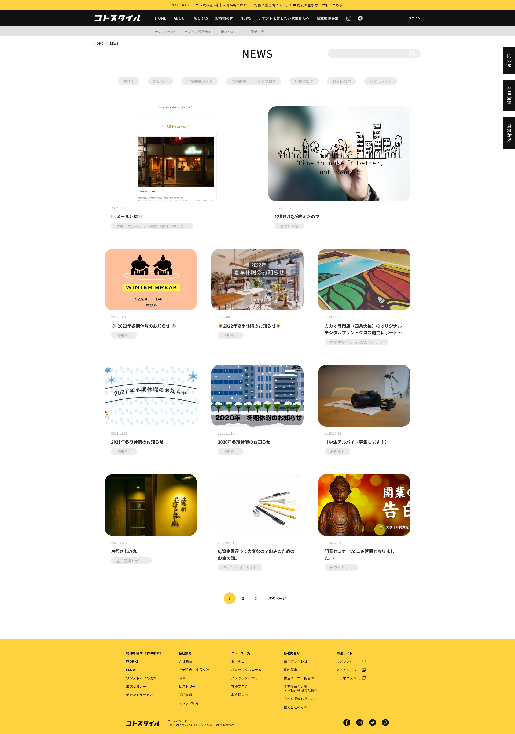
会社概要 (185, 661)
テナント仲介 (165, 31)
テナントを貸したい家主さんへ (284, 18)
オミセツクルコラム (246, 669)
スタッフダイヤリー (246, 678)
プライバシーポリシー (181, 721)
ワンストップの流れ (141, 678)
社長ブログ (304, 81)
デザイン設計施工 (198, 31)
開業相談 (257, 31)
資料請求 (290, 669)
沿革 (182, 678)
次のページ (277, 598)
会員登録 (509, 95)
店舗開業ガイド (199, 81)
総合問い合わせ (295, 661)
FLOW (131, 669)
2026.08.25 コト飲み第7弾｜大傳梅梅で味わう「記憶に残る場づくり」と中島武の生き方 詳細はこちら (257, 5)
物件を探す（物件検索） (144, 653)
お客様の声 (224, 18)
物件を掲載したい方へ (301, 698)
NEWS (245, 18)
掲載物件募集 (328, 18)
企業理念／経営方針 (194, 669)
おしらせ (238, 661)
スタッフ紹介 (189, 702)
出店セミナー (231, 31)
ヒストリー (187, 686)
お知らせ (160, 81)
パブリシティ (380, 81)
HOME (161, 18)
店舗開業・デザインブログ (253, 81)
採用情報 (185, 694)
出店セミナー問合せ (299, 678)
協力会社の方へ (295, 707)
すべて (128, 81)
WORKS (201, 18)
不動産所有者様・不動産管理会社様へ (301, 688)
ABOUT (180, 18)
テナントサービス (139, 694)
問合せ (509, 60)
